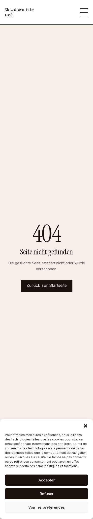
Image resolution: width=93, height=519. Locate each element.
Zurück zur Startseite (47, 285)
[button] (85, 425)
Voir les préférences (46, 507)
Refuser (47, 493)
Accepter (46, 480)
